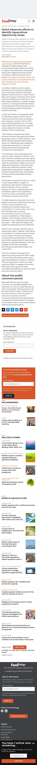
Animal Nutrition (9, 26)
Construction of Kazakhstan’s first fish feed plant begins (13, 531)
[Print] (3, 309)
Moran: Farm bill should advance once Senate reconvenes (11, 410)
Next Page (19, 647)
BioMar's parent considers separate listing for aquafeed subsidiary (12, 458)
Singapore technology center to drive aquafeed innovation (17, 603)
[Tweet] (17, 309)
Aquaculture (23, 26)
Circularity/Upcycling (10, 466)
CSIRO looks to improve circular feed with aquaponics (11, 470)
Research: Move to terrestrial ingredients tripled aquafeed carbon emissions (11, 557)
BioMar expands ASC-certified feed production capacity (16, 583)
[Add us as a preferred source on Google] (26, 309)
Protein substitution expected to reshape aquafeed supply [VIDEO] (12, 571)
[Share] (8, 309)
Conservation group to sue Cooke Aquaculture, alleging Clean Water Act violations (12, 445)
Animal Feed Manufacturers (12, 453)
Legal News (6, 441)
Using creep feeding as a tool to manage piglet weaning (12, 422)
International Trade (9, 590)
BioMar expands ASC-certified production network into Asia (18, 506)
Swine (4, 418)
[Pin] (21, 309)
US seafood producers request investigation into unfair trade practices (12, 614)
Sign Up (8, 396)
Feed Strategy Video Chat (11, 566)
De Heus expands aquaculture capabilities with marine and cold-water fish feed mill (13, 518)
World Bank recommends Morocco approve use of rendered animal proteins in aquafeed (18, 627)
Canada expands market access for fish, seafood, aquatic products (18, 593)
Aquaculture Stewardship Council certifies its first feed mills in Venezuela (17, 638)
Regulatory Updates (9, 405)
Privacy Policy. (8, 392)
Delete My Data (18, 716)
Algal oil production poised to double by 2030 (12, 483)
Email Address (9, 342)
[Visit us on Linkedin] (6, 711)
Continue (18, 761)
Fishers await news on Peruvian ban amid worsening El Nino (11, 544)
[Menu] (33, 21)
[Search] (29, 21)
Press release (6, 55)
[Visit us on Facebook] (2, 711)
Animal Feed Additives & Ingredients (10, 479)
